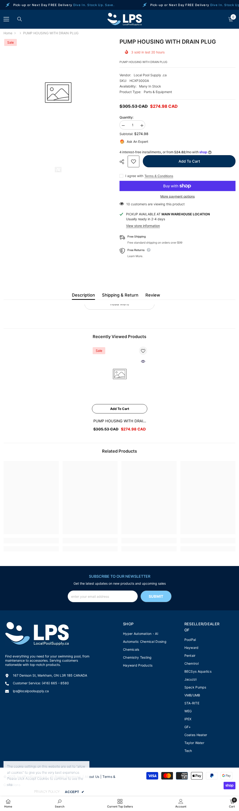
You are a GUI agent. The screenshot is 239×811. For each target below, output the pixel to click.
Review (152, 295)
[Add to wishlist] (133, 161)
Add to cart (189, 161)
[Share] (124, 161)
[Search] (19, 19)
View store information (143, 226)
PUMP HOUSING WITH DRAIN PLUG (119, 421)
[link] (31, 540)
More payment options (177, 196)
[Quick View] (143, 361)
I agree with (134, 176)
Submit (156, 596)
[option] (58, 92)
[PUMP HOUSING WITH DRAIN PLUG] (119, 374)
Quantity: (127, 117)
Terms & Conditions (158, 176)
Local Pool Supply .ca (150, 75)
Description (83, 295)
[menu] (6, 19)
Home (8, 33)
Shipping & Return (120, 295)
